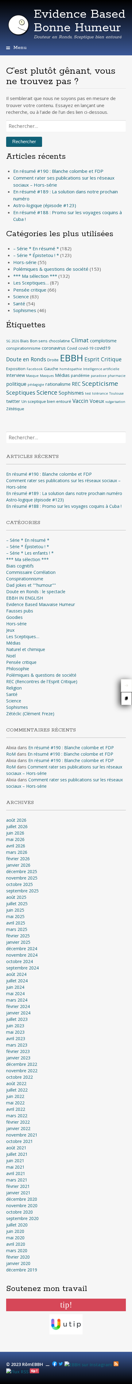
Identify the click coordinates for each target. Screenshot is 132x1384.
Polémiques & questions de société (50, 269)
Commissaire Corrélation (31, 572)
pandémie (80, 375)
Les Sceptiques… (31, 283)
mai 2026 (15, 839)
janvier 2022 (18, 1128)
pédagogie (36, 384)
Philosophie (17, 669)
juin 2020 (15, 1231)
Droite (53, 360)
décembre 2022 (21, 1064)
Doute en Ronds (26, 359)
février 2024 (18, 1006)
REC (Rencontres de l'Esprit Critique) (41, 681)
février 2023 (18, 1051)
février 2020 (18, 1257)
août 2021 (16, 1148)
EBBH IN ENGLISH (24, 598)
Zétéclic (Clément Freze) (30, 713)
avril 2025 (15, 923)
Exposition (15, 368)
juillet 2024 (17, 981)
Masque (32, 376)
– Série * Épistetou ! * (36, 255)
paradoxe (99, 376)
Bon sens (39, 341)
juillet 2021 (17, 1154)
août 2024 (16, 974)
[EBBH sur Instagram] (88, 1364)
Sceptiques (20, 392)
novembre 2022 (21, 1070)
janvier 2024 (18, 1013)
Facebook (35, 369)
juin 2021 (15, 1160)
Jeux (10, 630)
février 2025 (18, 936)
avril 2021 (15, 1173)
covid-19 (85, 348)
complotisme (103, 340)
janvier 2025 (18, 942)
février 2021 (18, 1186)
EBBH (71, 358)
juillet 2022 (17, 1090)
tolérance (100, 393)
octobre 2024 (19, 961)
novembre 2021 (21, 1135)
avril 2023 (15, 1038)
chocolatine (59, 341)
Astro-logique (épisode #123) (44, 205)
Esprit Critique (103, 359)
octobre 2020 (19, 1212)
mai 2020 (15, 1238)
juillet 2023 (17, 1019)
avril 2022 (15, 1109)
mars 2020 (16, 1250)
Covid (72, 348)
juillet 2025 (17, 903)
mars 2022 (16, 1115)
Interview (15, 375)
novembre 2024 (21, 955)
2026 (15, 341)
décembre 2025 (21, 871)
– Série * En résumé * (36, 248)
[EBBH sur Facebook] (54, 1364)
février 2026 (18, 858)
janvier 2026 (18, 865)
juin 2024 (15, 987)
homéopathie (71, 369)
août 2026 (16, 820)
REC (76, 384)
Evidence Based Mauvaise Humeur (40, 604)
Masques (47, 376)
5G (8, 341)
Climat (80, 340)
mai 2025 (15, 916)
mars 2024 (16, 1000)
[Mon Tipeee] (34, 1372)
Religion (14, 688)
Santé (19, 303)
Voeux (97, 401)
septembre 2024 (22, 968)
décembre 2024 (21, 948)
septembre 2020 (22, 1218)
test (88, 393)
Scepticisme (100, 383)
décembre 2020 (21, 1199)
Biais (24, 341)
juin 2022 (15, 1096)
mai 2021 (15, 1167)
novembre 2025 (21, 878)
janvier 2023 (18, 1058)
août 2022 (16, 1083)
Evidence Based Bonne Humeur (79, 21)
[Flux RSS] (116, 1364)
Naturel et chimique (25, 649)
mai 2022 (15, 1103)
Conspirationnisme (24, 579)
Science (21, 296)
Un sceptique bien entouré (46, 401)
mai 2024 (15, 993)
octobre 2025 (19, 884)
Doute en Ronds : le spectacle (35, 591)
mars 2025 (16, 929)
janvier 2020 (18, 1263)
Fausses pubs (19, 611)
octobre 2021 (19, 1141)
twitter (13, 401)
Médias (62, 375)
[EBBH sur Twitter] (60, 1364)
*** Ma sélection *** (35, 276)
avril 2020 (15, 1244)
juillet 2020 (17, 1225)
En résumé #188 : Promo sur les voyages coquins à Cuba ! (64, 506)
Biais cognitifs (20, 566)
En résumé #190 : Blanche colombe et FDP (58, 171)
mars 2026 (16, 852)
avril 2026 (15, 846)
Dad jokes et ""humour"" (31, 585)
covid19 (102, 348)
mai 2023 (15, 1032)
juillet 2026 (17, 826)
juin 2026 (15, 833)
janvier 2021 (18, 1193)
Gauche (51, 368)
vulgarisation (115, 402)
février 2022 (18, 1122)
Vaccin (80, 400)
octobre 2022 (19, 1077)
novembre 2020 (21, 1205)
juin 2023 (15, 1026)
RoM (11, 754)
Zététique (15, 408)
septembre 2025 (22, 891)
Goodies (14, 617)
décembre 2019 (21, 1270)
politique (16, 384)
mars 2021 (16, 1180)
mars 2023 (16, 1045)
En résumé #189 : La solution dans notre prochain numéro (64, 493)
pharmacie (117, 376)
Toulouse (116, 393)
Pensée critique (29, 290)
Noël (11, 656)
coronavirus (54, 348)
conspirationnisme (23, 348)
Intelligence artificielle (101, 369)
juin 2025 (15, 910)
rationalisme (58, 384)
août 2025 (16, 897)
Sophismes (24, 310)
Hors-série (25, 262)
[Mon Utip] (17, 1372)
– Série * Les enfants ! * (30, 553)
